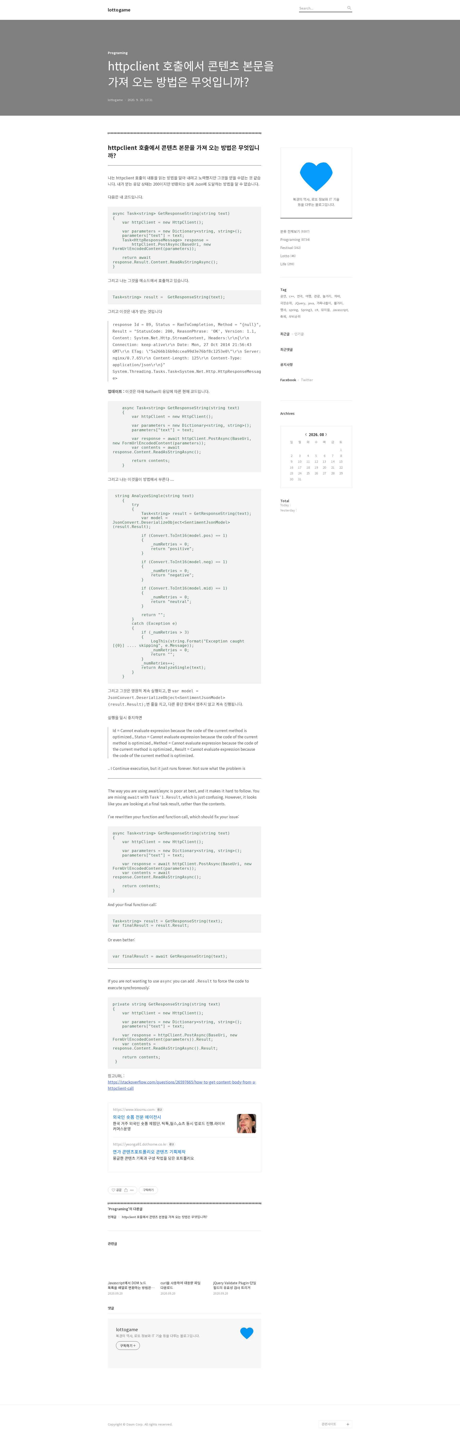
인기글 (299, 333)
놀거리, (327, 296)
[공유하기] (126, 1190)
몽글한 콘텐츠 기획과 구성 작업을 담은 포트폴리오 (153, 1158)
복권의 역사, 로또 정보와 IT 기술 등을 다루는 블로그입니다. (158, 1335)
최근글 (285, 333)
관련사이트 (329, 1424)
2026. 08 (316, 434)
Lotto (288, 255)
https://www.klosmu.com (134, 1110)
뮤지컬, (326, 309)
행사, (283, 309)
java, (311, 303)
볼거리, (339, 303)
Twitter (307, 379)
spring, (294, 309)
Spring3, (307, 309)
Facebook (288, 379)
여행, (308, 296)
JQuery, (300, 303)
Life (287, 263)
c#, (317, 309)
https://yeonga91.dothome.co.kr (140, 1144)
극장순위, (286, 303)
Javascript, (341, 309)
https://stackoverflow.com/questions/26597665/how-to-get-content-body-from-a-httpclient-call (182, 1085)
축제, (283, 316)
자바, (337, 296)
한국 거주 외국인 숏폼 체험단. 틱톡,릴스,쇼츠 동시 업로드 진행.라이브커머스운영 (169, 1125)
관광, (317, 296)
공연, (283, 296)
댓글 (111, 1308)
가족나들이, (324, 303)
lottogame (119, 9)
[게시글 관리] (132, 1190)
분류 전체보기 (295, 231)
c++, (292, 296)
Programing (295, 239)
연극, (300, 296)
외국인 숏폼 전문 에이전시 (137, 1117)
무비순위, (295, 316)
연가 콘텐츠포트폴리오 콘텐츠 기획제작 (149, 1151)
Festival (290, 247)
